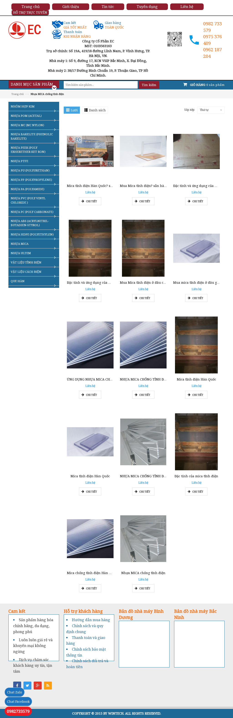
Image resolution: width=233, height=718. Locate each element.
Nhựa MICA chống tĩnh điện (143, 573)
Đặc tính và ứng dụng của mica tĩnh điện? (100, 282)
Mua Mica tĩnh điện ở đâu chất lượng (149, 282)
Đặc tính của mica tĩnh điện (196, 476)
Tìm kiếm (149, 85)
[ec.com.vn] (24, 30)
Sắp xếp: (189, 110)
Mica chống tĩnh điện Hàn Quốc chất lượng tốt (103, 573)
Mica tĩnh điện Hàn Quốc (196, 379)
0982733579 (18, 711)
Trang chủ (17, 94)
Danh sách (97, 110)
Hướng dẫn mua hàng (91, 619)
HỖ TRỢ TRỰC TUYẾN (30, 12)
